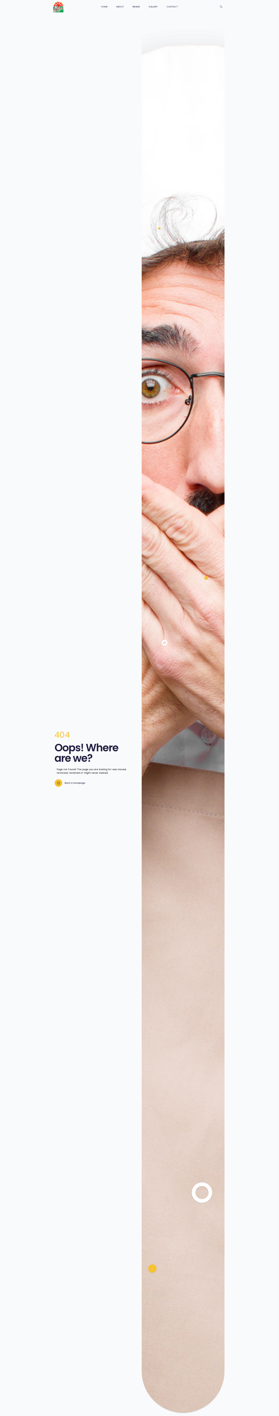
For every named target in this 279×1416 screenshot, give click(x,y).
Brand (136, 6)
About (120, 6)
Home (104, 6)
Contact (172, 6)
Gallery (153, 6)
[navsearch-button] (221, 7)
